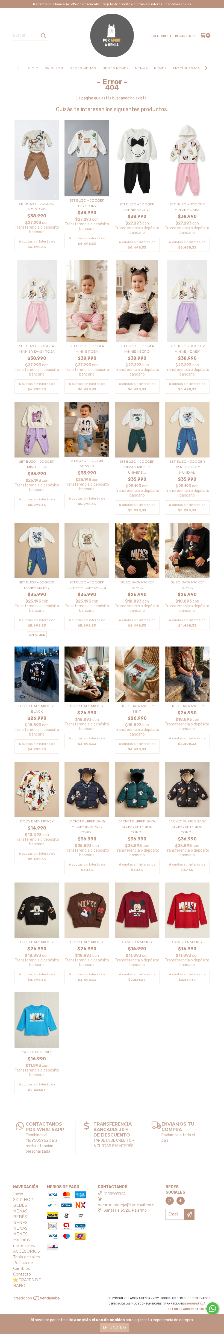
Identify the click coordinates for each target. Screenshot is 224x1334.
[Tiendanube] (37, 1299)
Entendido (114, 1327)
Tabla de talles (26, 1257)
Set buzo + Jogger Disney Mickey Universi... (137, 466)
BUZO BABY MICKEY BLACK (137, 585)
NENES (160, 68)
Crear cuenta (161, 36)
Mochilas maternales (196, 68)
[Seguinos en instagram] (170, 1201)
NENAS (141, 68)
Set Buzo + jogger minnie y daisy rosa (37, 348)
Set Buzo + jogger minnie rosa (87, 348)
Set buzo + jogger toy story (36, 206)
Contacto (22, 1274)
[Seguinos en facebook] (180, 1201)
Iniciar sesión (185, 36)
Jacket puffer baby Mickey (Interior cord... (87, 826)
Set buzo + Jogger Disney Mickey (36, 585)
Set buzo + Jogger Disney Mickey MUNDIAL (187, 466)
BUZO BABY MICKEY (87, 706)
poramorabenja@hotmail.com (126, 1204)
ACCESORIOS (26, 1251)
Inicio (33, 68)
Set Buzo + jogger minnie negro (137, 207)
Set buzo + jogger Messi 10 (87, 463)
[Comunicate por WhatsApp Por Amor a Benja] (213, 1308)
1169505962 (115, 1193)
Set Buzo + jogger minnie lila (36, 464)
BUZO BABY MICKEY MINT (137, 708)
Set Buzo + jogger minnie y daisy (187, 207)
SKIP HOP (54, 68)
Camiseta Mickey (137, 942)
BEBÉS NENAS (83, 68)
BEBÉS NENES (115, 68)
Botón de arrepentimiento (189, 1309)
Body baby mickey (37, 821)
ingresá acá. (196, 1303)
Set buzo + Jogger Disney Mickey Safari (87, 585)
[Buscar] (43, 35)
